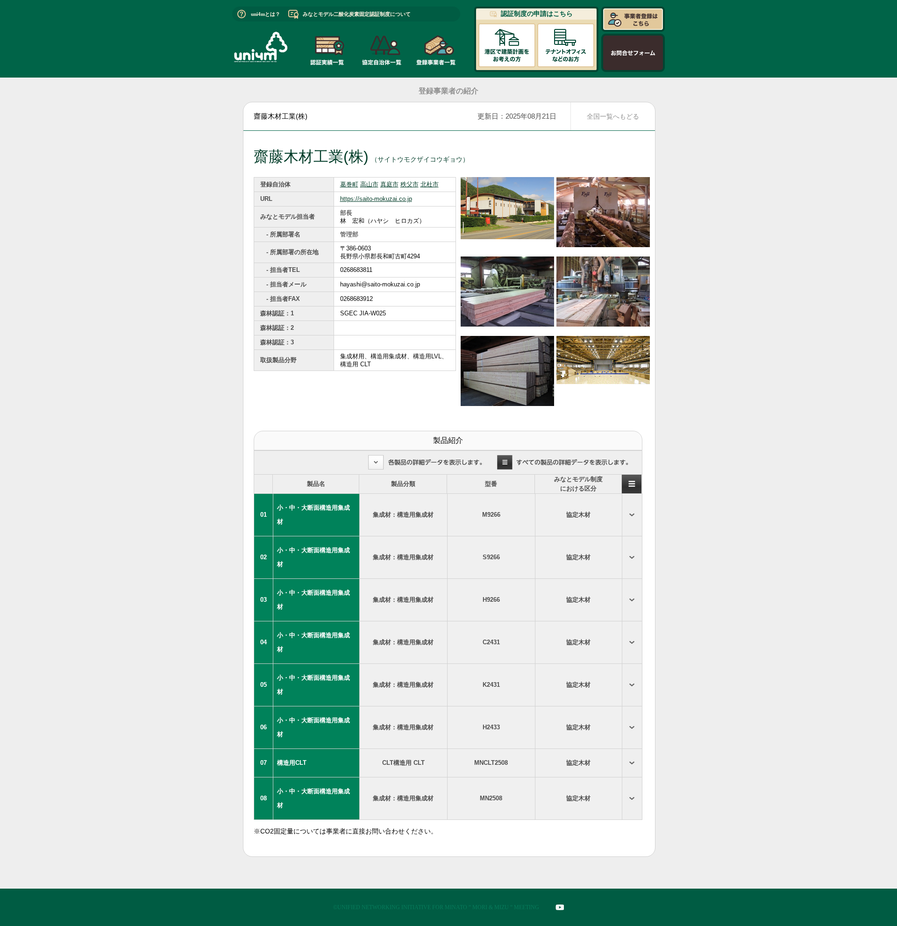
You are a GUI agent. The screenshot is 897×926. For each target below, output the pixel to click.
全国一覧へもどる (613, 116)
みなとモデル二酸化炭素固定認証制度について (357, 14)
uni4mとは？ (265, 14)
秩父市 (409, 184)
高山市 (369, 184)
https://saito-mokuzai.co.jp (376, 198)
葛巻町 (349, 184)
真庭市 (389, 184)
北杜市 (429, 184)
